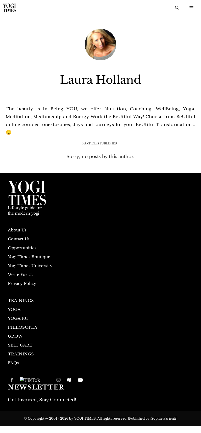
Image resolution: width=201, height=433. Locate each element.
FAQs (13, 362)
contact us (19, 238)
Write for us (20, 274)
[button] (177, 8)
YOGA (14, 309)
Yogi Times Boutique (29, 256)
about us (17, 230)
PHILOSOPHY (23, 327)
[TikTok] (30, 380)
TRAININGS (21, 300)
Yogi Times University (30, 265)
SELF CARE (20, 345)
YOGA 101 (18, 318)
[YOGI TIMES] (9, 8)
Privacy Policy (22, 283)
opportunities (22, 247)
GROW (15, 336)
